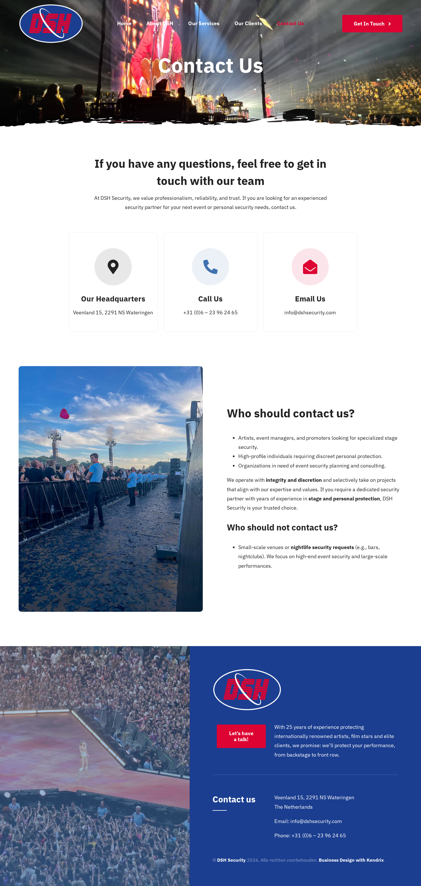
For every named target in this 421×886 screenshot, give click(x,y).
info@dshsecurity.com (310, 312)
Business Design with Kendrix (351, 860)
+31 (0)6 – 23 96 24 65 (210, 312)
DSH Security (231, 860)
